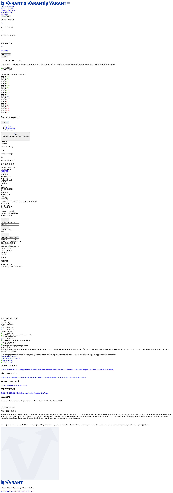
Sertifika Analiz (43, 393)
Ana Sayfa (8, 126)
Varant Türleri (14, 370)
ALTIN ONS (5, 171)
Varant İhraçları (83, 370)
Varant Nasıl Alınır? (71, 370)
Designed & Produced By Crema (23, 491)
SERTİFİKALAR (6, 12)
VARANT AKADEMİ (8, 10)
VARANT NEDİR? (7, 7)
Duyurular (64, 377)
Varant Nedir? (5, 370)
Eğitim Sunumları (16, 385)
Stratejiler (49, 370)
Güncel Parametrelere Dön (9, 237)
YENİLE (4, 122)
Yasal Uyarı (4, 491)
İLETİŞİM (4, 14)
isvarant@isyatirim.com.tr (9, 356)
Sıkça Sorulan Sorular (95, 370)
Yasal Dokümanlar (107, 370)
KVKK (10, 491)
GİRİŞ (3, 16)
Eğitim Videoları (6, 385)
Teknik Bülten (81, 377)
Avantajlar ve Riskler (25, 370)
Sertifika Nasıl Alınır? (18, 393)
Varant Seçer (27, 377)
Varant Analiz (18, 377)
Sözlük (24, 385)
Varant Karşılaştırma (37, 377)
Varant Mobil (57, 377)
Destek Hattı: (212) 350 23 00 (10, 358)
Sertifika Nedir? (6, 393)
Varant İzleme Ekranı (7, 377)
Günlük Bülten (72, 377)
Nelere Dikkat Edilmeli (39, 370)
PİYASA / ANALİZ (7, 9)
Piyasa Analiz (10, 128)
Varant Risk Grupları (58, 370)
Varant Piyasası (48, 377)
